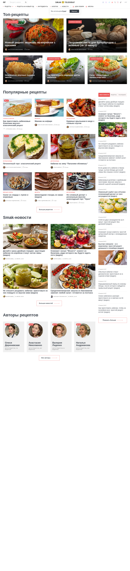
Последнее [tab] (122, 94)
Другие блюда (71, 118)
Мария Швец (10, 258)
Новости (65, 6)
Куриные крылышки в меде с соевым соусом (80, 122)
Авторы (90, 6)
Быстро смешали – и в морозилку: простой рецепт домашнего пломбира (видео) (111, 246)
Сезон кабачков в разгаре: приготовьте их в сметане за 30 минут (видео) (110, 298)
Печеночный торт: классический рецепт (22, 164)
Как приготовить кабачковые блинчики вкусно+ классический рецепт (16, 123)
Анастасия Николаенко (15, 49)
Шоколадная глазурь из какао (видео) (49, 196)
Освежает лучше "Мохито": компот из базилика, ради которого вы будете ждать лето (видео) (71, 253)
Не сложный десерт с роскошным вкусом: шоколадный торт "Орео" (79, 197)
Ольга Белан (57, 167)
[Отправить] (26, 2)
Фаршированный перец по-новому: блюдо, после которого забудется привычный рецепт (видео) (112, 286)
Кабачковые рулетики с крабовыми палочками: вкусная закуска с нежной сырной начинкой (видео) (112, 182)
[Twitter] (115, 2)
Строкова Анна (11, 129)
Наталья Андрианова (99, 81)
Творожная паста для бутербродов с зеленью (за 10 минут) (92, 44)
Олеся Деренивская (44, 200)
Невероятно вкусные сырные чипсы (20, 76)
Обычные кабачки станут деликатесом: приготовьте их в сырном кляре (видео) (110, 274)
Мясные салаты (8, 192)
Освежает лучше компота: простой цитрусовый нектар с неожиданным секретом (112, 234)
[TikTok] (120, 2)
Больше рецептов (46, 209)
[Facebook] (103, 2)
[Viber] (106, 2)
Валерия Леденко (57, 344)
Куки (64, 11)
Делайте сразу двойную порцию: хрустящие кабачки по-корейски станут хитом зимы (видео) (24, 253)
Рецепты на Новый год (25, 6)
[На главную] (65, 2)
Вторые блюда (7, 161)
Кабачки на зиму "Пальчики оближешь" (69, 164)
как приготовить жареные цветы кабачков (63, 76)
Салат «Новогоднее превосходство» (99, 76)
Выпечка (37, 118)
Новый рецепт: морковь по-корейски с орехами (30, 44)
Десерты (37, 192)
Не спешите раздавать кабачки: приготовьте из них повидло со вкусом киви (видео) (25, 292)
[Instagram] (117, 2)
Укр (125, 2)
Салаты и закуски (11, 21)
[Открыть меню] (4, 2)
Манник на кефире (43, 121)
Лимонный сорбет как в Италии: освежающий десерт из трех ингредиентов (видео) (112, 194)
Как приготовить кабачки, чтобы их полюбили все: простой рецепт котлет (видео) (112, 310)
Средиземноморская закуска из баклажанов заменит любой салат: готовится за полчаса (72, 292)
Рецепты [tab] (114, 94)
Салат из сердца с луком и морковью (15, 196)
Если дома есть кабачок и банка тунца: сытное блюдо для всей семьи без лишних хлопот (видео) (111, 170)
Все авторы (45, 358)
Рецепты (8, 6)
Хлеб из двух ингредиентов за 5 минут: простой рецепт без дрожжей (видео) (111, 222)
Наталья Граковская (60, 296)
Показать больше (109, 320)
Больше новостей (46, 303)
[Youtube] (112, 2)
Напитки (55, 6)
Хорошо (74, 11)
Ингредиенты (43, 6)
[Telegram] (109, 2)
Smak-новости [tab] (104, 94)
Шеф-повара (79, 6)
